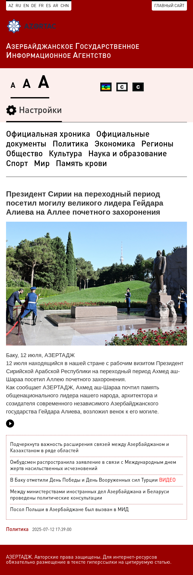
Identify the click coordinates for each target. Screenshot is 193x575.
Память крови (81, 164)
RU (18, 6)
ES (48, 6)
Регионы (157, 144)
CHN (65, 6)
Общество (24, 154)
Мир (42, 164)
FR (41, 6)
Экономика (114, 144)
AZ (11, 6)
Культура (65, 154)
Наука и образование (127, 154)
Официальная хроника (48, 135)
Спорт (17, 164)
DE (33, 6)
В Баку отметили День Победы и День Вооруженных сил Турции (93, 480)
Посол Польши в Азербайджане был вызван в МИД (69, 509)
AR (55, 6)
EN (26, 6)
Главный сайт (169, 6)
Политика (70, 144)
